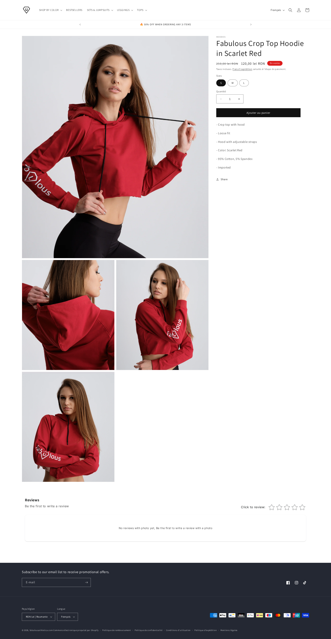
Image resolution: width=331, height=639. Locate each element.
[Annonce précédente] (80, 24)
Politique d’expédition (205, 630)
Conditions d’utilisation (178, 630)
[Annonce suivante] (251, 24)
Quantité (221, 91)
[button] (50, 10)
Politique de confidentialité (148, 630)
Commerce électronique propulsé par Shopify (75, 630)
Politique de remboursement (116, 630)
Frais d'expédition (242, 69)
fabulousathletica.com (41, 630)
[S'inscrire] (86, 582)
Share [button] (224, 179)
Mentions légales (229, 630)
